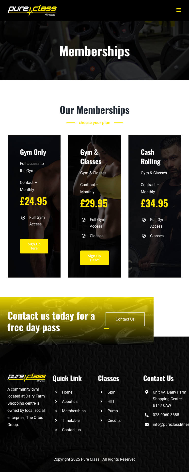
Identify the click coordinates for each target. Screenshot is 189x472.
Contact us (71, 430)
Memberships (74, 411)
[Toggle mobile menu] (179, 10)
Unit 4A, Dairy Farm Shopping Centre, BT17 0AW (169, 399)
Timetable (70, 420)
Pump (113, 411)
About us (70, 401)
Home (67, 392)
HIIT (111, 401)
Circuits (114, 420)
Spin (111, 392)
